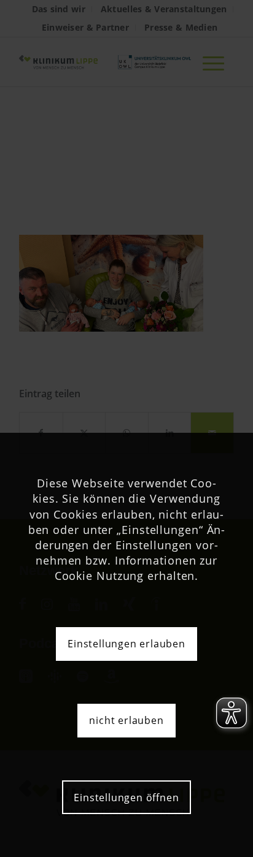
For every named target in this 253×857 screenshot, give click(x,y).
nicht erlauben (126, 720)
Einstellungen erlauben (126, 643)
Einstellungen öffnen (126, 797)
